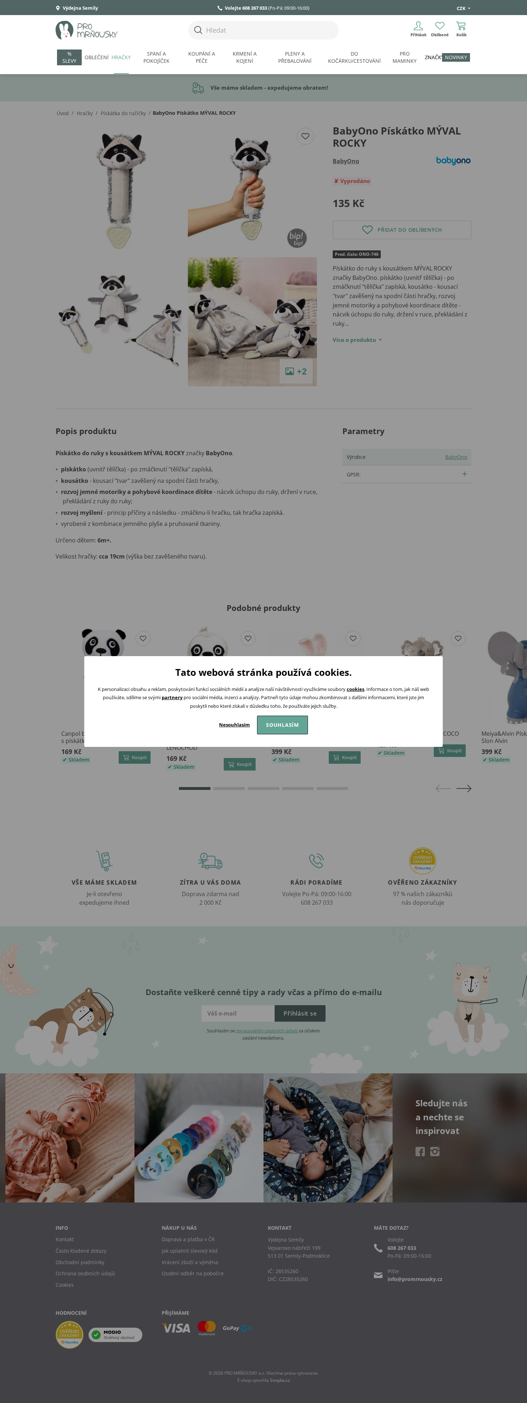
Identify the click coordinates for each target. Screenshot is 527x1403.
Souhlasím (282, 724)
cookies (355, 689)
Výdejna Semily (80, 8)
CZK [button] (462, 8)
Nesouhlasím (234, 724)
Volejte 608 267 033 (246, 8)
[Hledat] (198, 29)
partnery (172, 697)
